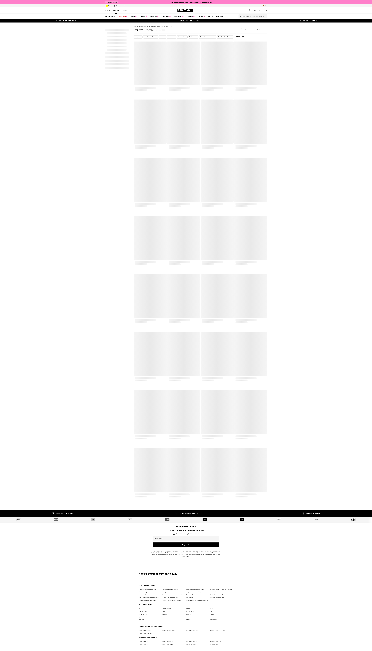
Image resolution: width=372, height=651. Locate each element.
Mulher (107, 10)
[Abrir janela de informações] (266, 2)
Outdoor (165, 47)
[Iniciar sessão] (249, 10)
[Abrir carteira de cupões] (244, 10)
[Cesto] (266, 10)
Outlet (109, 5)
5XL (171, 47)
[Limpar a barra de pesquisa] (266, 16)
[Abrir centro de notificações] (255, 10)
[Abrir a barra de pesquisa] (240, 16)
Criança (124, 10)
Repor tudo (240, 57)
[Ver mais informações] (150, 116)
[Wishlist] (260, 10)
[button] (246, 50)
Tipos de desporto (154, 47)
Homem (116, 10)
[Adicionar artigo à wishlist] (163, 65)
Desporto (143, 47)
